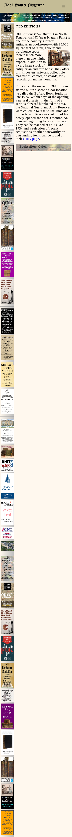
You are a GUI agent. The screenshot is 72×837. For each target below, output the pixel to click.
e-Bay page (31, 139)
